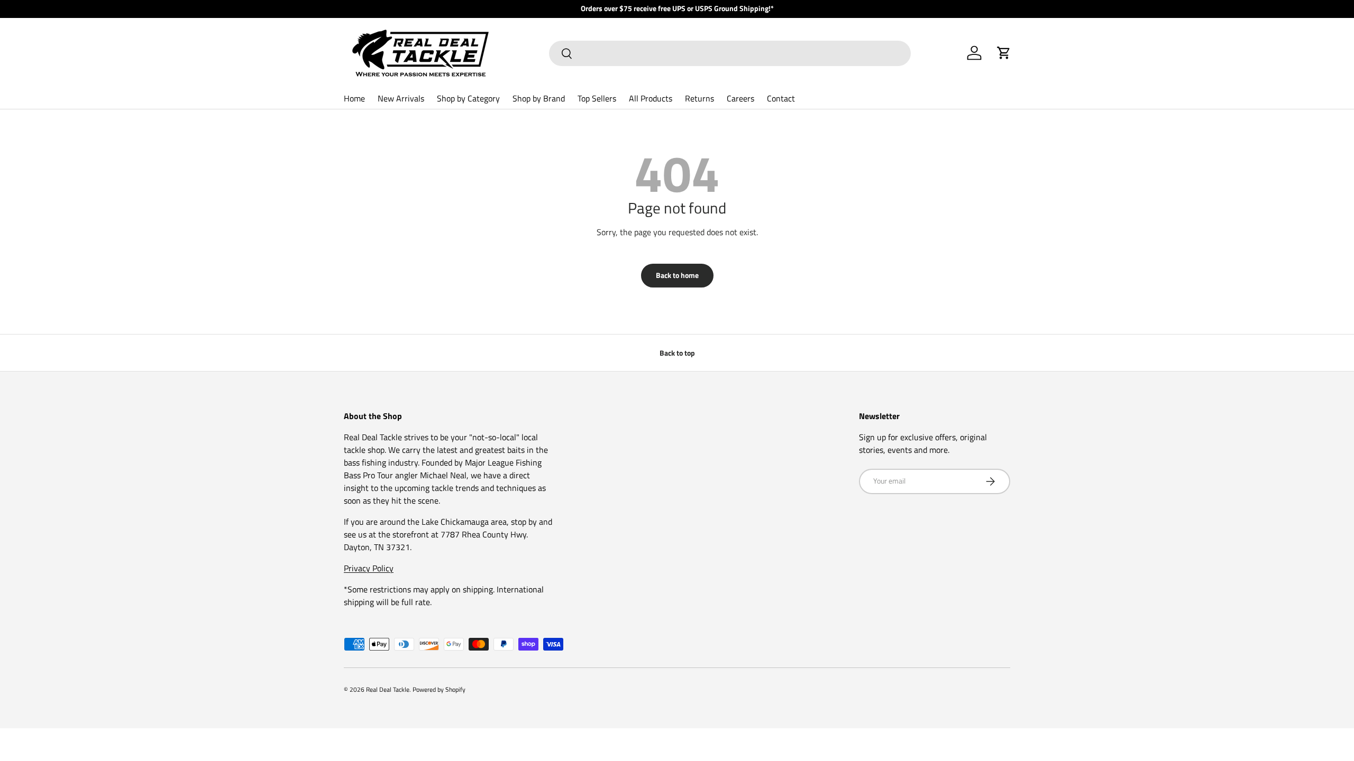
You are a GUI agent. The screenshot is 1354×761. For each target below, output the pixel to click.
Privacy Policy (369, 568)
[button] (1004, 52)
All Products (650, 98)
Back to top (677, 352)
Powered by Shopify (439, 689)
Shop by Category (468, 98)
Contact (781, 98)
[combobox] (730, 53)
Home (354, 98)
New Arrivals (401, 98)
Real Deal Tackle (387, 689)
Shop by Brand (539, 98)
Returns (699, 98)
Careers (740, 98)
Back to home (677, 275)
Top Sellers (597, 98)
